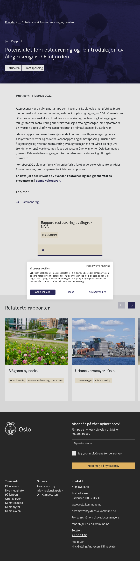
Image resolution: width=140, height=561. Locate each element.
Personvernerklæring (98, 266)
